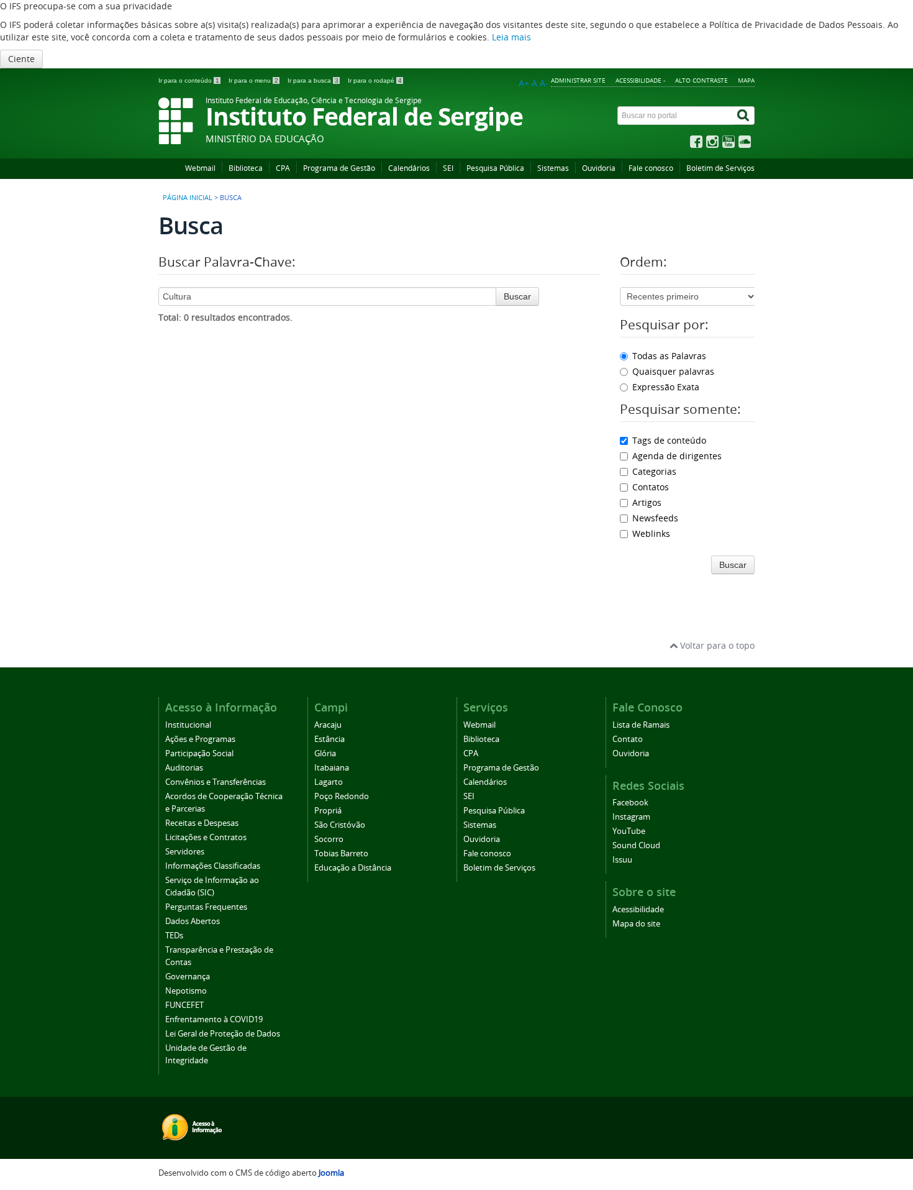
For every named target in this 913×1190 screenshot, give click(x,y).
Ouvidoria (598, 168)
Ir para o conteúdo (188, 80)
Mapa (746, 80)
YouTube (628, 831)
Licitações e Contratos (206, 837)
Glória (325, 753)
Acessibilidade (638, 909)
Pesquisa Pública (495, 168)
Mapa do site (636, 923)
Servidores (184, 851)
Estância (329, 739)
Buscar (517, 296)
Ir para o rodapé (375, 80)
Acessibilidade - (640, 80)
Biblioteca (246, 168)
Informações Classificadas (212, 866)
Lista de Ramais (641, 725)
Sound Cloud (636, 845)
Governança (187, 976)
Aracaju (328, 725)
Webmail (200, 168)
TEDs (174, 935)
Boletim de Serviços (720, 168)
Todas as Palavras (669, 356)
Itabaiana (331, 767)
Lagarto (328, 782)
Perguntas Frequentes (206, 907)
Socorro (328, 839)
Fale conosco (651, 168)
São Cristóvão (339, 825)
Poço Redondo (341, 796)
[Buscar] (744, 115)
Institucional (188, 725)
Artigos (646, 502)
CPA (283, 168)
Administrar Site (578, 80)
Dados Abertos (192, 921)
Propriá (328, 810)
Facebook (630, 802)
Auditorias (184, 767)
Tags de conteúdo (669, 440)
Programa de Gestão (339, 168)
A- (544, 83)
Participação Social (199, 753)
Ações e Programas (200, 739)
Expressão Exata (665, 387)
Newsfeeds (655, 518)
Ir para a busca (313, 80)
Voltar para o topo (716, 645)
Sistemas (553, 168)
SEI (448, 168)
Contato (627, 739)
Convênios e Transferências (215, 782)
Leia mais (511, 37)
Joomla (331, 1173)
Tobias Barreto (341, 853)
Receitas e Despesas (201, 823)
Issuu (622, 859)
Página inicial (187, 197)
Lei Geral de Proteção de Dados (222, 1033)
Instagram (631, 817)
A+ (524, 83)
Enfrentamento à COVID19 (214, 1019)
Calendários (409, 168)
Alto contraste (701, 80)
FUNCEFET (184, 1005)
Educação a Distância (352, 868)
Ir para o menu (253, 80)
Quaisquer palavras (673, 371)
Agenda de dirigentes (677, 456)
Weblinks (651, 533)
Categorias (654, 471)
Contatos (650, 487)
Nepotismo (186, 991)
